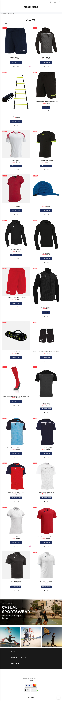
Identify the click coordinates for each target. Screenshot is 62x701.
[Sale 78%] (16, 521)
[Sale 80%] (46, 189)
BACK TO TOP (31, 697)
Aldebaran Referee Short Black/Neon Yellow (46, 101)
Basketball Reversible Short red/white (16, 297)
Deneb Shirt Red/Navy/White (15, 492)
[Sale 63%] (16, 144)
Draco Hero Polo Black (16, 581)
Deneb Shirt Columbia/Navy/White (16, 448)
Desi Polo (16, 537)
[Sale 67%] (16, 281)
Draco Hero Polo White (46, 581)
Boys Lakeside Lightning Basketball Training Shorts (46, 351)
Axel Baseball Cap (46, 205)
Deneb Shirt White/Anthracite (46, 492)
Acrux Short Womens (15, 57)
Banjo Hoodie (46, 253)
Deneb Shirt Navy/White (46, 448)
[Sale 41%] (16, 92)
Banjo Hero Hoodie (16, 249)
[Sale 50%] (16, 41)
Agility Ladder (15, 116)
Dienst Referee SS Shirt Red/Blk (46, 537)
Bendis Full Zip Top (46, 307)
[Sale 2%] (46, 565)
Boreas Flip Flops (16, 351)
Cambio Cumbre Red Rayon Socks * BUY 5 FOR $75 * (16, 396)
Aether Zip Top (46, 57)
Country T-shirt (46, 403)
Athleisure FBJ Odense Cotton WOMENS (16, 205)
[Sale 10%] (16, 380)
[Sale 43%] (16, 432)
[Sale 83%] (16, 189)
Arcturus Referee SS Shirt (46, 160)
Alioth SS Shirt (16, 160)
